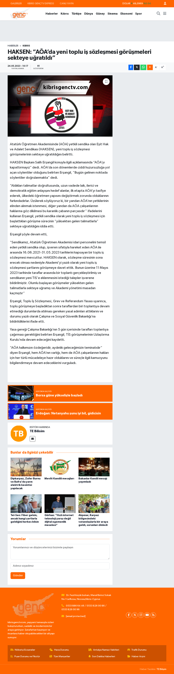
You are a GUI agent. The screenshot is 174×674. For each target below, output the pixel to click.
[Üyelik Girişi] (163, 3)
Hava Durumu (61, 650)
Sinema (113, 13)
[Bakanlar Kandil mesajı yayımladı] (94, 466)
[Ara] (158, 14)
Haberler (52, 13)
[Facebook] (129, 615)
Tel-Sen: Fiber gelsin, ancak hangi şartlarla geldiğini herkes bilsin (25, 518)
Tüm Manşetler (62, 656)
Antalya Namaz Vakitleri (106, 650)
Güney (100, 13)
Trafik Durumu (138, 650)
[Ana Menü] (164, 14)
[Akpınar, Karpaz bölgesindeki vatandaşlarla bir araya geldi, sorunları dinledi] (94, 503)
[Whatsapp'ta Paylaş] (143, 67)
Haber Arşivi (138, 656)
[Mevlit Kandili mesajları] (60, 466)
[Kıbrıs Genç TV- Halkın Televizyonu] (20, 13)
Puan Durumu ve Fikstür (27, 656)
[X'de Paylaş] (137, 67)
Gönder (18, 575)
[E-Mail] (32, 439)
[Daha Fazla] (150, 67)
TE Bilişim (161, 669)
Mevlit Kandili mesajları (59, 478)
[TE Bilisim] (19, 433)
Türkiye (76, 13)
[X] (135, 615)
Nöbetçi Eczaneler (25, 650)
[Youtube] (147, 615)
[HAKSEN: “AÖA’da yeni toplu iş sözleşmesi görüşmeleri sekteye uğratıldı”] (60, 106)
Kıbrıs (65, 13)
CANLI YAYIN (67, 3)
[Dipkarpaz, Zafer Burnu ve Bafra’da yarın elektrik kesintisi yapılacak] (26, 466)
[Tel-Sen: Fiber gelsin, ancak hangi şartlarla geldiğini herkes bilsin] (26, 503)
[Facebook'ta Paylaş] (130, 67)
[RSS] (153, 615)
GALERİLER (16, 3)
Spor (138, 13)
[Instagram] (141, 615)
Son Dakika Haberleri (103, 656)
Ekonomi (126, 13)
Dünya (88, 13)
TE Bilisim (37, 431)
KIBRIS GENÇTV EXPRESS (41, 3)
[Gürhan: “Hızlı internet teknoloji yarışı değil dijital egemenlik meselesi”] (60, 503)
